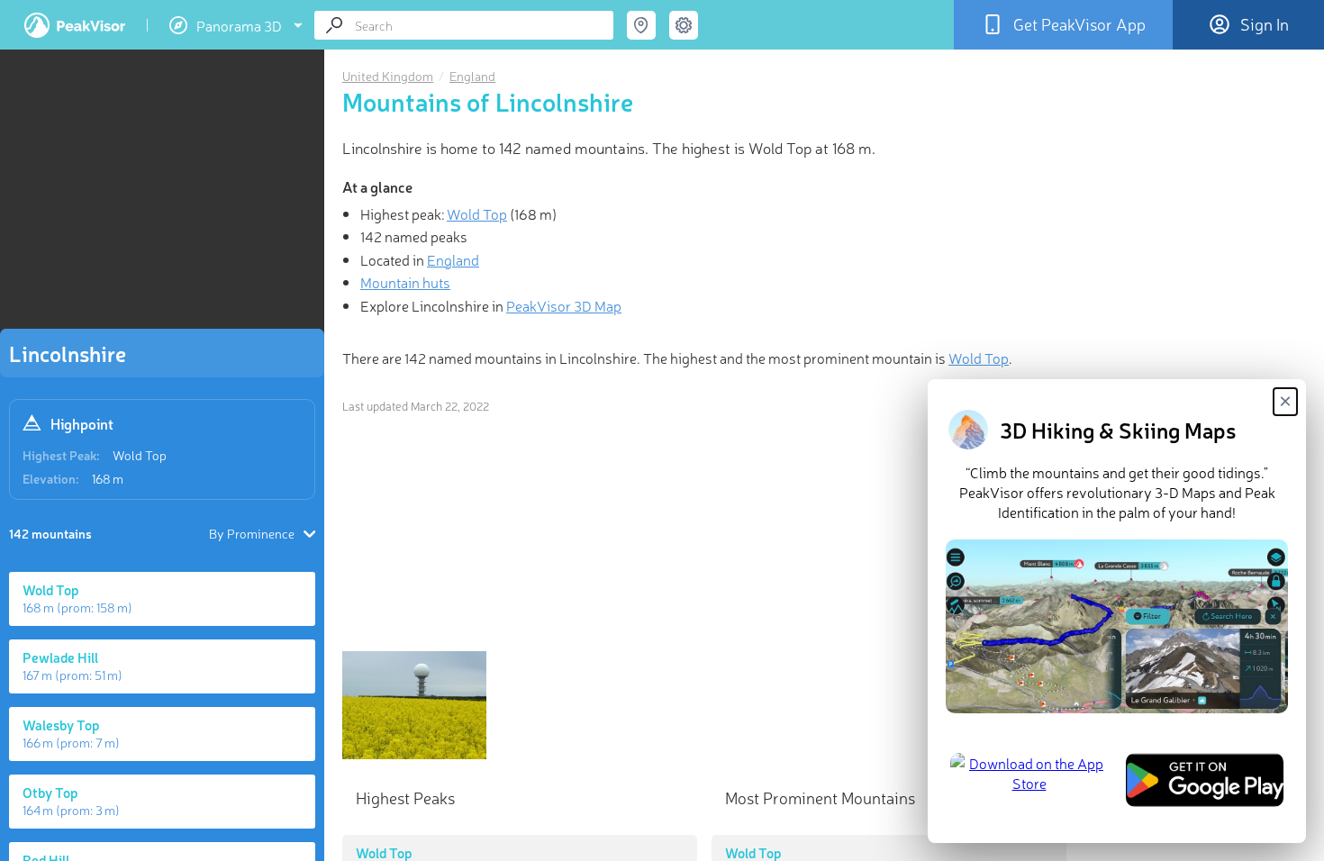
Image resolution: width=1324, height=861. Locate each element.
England (472, 76)
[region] (162, 195)
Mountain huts (405, 282)
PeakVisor (74, 25)
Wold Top (140, 455)
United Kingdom (387, 76)
